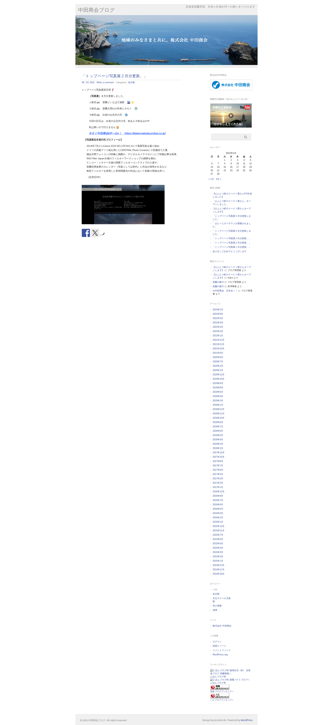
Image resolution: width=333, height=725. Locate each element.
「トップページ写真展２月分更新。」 (114, 76)
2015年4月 (218, 548)
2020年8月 (218, 357)
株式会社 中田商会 (222, 625)
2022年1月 (218, 335)
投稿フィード (219, 646)
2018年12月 (218, 409)
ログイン (217, 641)
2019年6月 (218, 392)
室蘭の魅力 (218, 282)
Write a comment (105, 82)
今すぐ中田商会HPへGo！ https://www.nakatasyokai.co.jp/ (127, 133)
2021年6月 (218, 353)
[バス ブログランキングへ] (219, 697)
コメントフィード (222, 650)
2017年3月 (218, 478)
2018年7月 (218, 426)
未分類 (131, 82)
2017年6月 (218, 470)
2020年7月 (218, 361)
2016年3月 (218, 513)
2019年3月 (218, 400)
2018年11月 (218, 413)
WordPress (247, 720)
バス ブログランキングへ (222, 700)
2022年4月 (218, 322)
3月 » (218, 179)
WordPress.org (220, 654)
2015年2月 (218, 556)
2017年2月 (218, 483)
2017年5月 (218, 474)
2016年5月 (218, 509)
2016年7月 (218, 500)
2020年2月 (218, 366)
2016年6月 (218, 504)
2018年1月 (218, 448)
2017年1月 (218, 487)
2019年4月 (218, 396)
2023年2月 (218, 309)
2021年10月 (218, 348)
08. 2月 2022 (88, 82)
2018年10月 (218, 418)
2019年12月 (218, 374)
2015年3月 (218, 552)
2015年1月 (218, 561)
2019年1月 (218, 405)
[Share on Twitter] (95, 233)
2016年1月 (218, 522)
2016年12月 (218, 491)
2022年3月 (218, 327)
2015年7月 (218, 535)
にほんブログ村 (218, 676)
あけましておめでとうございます (229, 251)
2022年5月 (218, 318)
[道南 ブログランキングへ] (219, 689)
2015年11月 (218, 530)
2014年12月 (218, 565)
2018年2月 (218, 444)
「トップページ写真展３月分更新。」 (232, 238)
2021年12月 (218, 340)
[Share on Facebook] (86, 233)
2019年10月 (218, 379)
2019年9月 (218, 383)
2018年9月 (218, 422)
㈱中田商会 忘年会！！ (225, 290)
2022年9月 (218, 314)
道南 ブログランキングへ (222, 691)
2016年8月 (218, 496)
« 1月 (211, 179)
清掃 (215, 610)
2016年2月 (218, 517)
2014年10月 (218, 574)
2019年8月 (218, 387)
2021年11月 (218, 344)
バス (215, 589)
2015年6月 (218, 539)
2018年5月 (218, 435)
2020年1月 (218, 370)
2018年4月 (218, 439)
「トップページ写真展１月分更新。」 (232, 247)
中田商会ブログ (96, 10)
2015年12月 (218, 526)
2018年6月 (218, 431)
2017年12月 (218, 452)
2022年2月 (218, 331)
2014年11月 (218, 569)
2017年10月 (218, 457)
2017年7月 (218, 465)
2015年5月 (218, 543)
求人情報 (217, 605)
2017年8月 (218, 461)
